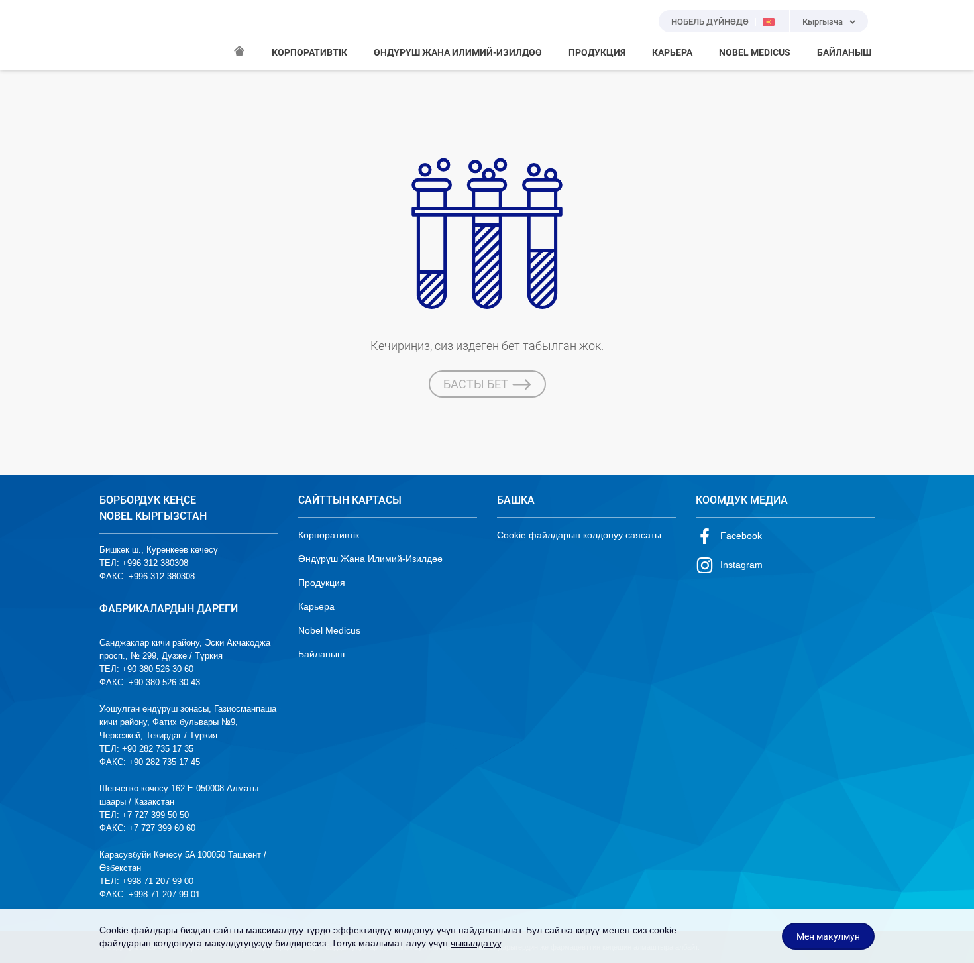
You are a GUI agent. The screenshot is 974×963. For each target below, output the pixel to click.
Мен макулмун (828, 936)
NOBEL (117, 35)
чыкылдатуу (476, 943)
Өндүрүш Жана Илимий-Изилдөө (370, 558)
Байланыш (321, 654)
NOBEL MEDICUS (754, 52)
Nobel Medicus (329, 630)
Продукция (321, 582)
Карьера (316, 606)
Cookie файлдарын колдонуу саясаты (579, 535)
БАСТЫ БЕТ (475, 384)
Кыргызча (822, 22)
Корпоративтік (328, 535)
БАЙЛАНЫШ (844, 52)
